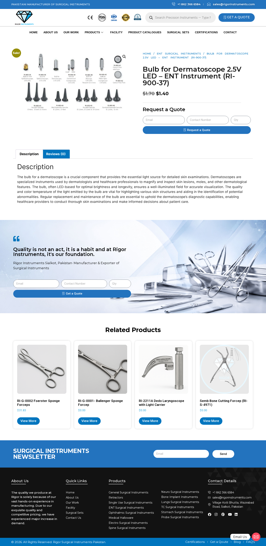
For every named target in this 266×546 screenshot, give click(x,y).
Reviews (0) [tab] (56, 154)
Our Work (71, 32)
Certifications (206, 32)
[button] (124, 56)
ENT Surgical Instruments (179, 53)
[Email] (256, 537)
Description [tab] (29, 154)
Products (92, 32)
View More (28, 421)
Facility (116, 32)
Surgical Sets (178, 32)
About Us (50, 32)
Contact (230, 32)
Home (33, 32)
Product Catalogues (144, 32)
